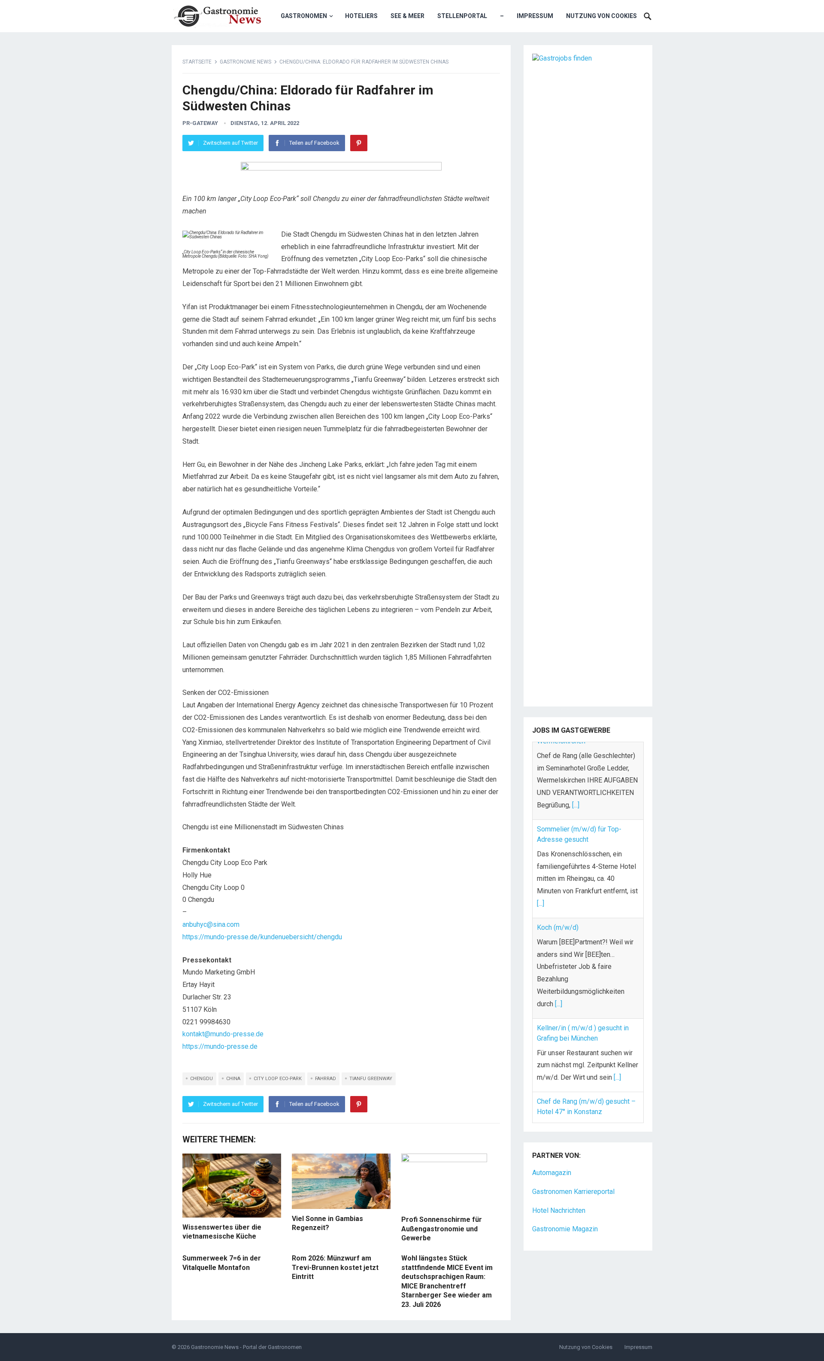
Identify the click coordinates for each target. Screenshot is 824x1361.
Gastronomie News (245, 62)
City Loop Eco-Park (278, 1078)
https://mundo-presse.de (220, 1046)
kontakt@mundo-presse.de (223, 1034)
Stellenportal (462, 15)
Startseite (197, 62)
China (233, 1078)
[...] (540, 826)
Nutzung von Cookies (601, 15)
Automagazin (551, 1150)
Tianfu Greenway (370, 1078)
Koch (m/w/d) (558, 850)
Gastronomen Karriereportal (573, 1169)
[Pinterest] (358, 143)
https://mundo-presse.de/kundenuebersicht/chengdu (262, 937)
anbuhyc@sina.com (210, 924)
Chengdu (201, 1078)
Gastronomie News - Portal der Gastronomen (246, 1347)
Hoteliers (361, 15)
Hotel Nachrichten (558, 1188)
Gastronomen (304, 15)
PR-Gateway (200, 123)
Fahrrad (325, 1078)
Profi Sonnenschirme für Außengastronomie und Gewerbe (441, 1228)
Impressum (535, 15)
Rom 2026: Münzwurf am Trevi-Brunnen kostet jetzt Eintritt (335, 1267)
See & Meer (407, 15)
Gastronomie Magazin (565, 1207)
